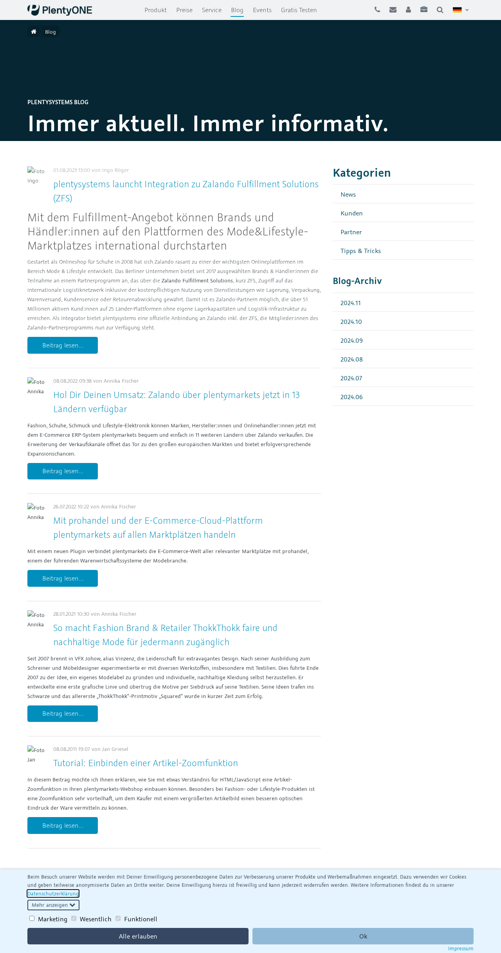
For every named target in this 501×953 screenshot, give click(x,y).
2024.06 (352, 396)
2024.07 (351, 378)
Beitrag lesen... (62, 345)
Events (262, 9)
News (348, 194)
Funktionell (140, 919)
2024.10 (351, 321)
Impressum (461, 948)
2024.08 (352, 359)
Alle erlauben (138, 936)
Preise (184, 9)
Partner (351, 232)
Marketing (52, 919)
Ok (363, 936)
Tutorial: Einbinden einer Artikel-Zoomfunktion (145, 763)
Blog (239, 9)
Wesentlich (96, 919)
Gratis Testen (299, 9)
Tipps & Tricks (361, 250)
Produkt (155, 9)
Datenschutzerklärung (53, 893)
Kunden (352, 213)
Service (212, 9)
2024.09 (352, 340)
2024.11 (351, 302)
